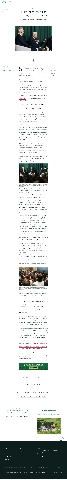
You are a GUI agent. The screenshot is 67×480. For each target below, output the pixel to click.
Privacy (25, 472)
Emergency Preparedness (24, 451)
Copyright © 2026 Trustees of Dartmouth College (13, 472)
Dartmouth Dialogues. (24, 100)
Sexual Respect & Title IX (9, 456)
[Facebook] (54, 472)
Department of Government (33, 396)
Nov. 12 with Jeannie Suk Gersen (40, 343)
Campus (27, 384)
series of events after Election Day (36, 355)
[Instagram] (59, 472)
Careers (21, 448)
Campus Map (7, 459)
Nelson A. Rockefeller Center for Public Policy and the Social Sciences (32, 392)
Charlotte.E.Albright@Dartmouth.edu (38, 377)
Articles (33, 8)
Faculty (44, 396)
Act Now (40, 456)
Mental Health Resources (24, 453)
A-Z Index (31, 472)
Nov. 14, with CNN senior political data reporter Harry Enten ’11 (33, 346)
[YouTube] (61, 472)
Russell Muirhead (40, 142)
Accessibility (22, 456)
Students (23, 396)
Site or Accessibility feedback (41, 472)
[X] (56, 472)
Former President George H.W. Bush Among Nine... (19, 467)
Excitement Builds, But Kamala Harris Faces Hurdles (39, 467)
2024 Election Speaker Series (55, 467)
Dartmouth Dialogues (36, 384)
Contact (6, 448)
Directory (6, 453)
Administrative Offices (8, 451)
